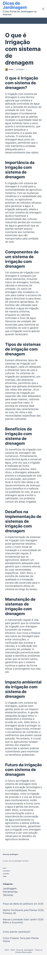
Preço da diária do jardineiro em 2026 (23, 903)
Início (4, 868)
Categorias (6, 871)
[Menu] (43, 9)
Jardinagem (10, 888)
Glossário (6, 873)
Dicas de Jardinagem (15, 5)
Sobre (4, 876)
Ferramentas (10, 891)
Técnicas (8, 895)
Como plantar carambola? (16, 931)
